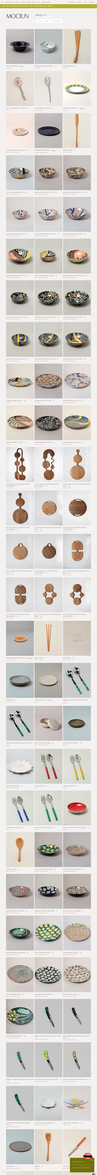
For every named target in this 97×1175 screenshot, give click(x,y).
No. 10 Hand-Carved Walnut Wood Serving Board (46, 572)
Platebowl (9, 700)
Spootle (37, 1166)
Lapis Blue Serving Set (13, 827)
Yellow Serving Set (69, 786)
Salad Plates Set (40, 700)
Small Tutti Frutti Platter (71, 1123)
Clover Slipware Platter (42, 952)
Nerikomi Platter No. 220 (14, 442)
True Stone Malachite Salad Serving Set (19, 743)
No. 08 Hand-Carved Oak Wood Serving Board (48, 528)
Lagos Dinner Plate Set (71, 108)
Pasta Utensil (39, 658)
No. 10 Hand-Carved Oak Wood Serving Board (19, 572)
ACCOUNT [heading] (79, 2)
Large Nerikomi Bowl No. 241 (72, 359)
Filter (39, 21)
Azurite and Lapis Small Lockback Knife (48, 1036)
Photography (56, 21)
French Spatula (68, 66)
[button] (2, 2)
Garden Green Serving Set (43, 827)
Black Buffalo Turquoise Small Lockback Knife (76, 1037)
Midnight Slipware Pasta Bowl (45, 911)
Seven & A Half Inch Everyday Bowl (75, 827)
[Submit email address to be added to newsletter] (91, 1164)
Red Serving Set (40, 786)
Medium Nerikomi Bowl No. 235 (45, 317)
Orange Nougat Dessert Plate (16, 658)
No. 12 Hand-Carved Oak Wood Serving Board (76, 572)
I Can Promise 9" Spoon (43, 108)
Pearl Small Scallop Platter (44, 1123)
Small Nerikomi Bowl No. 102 (44, 192)
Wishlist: (91, 2)
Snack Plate (10, 1166)
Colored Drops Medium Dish (15, 150)
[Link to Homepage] (17, 16)
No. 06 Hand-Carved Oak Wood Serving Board (76, 485)
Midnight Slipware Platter (43, 994)
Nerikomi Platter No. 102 (43, 400)
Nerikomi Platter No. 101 (14, 400)
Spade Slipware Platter (14, 994)
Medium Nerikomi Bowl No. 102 (73, 192)
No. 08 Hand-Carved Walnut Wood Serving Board (74, 528)
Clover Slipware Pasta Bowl (44, 869)
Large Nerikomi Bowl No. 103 (73, 234)
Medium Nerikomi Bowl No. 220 (74, 275)
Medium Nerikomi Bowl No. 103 (45, 234)
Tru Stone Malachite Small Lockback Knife (18, 1123)
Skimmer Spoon (11, 869)
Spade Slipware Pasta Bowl (15, 911)
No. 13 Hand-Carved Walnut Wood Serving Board (74, 615)
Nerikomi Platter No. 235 (43, 442)
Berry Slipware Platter (70, 994)
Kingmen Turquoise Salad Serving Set (75, 700)
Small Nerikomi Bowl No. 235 (16, 317)
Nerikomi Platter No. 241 (71, 442)
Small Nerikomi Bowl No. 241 (16, 359)
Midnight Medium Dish (42, 150)
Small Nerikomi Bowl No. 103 (16, 234)
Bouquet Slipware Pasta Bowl (16, 952)
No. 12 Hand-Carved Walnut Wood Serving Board (17, 615)
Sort (47, 21)
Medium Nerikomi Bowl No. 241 (45, 359)
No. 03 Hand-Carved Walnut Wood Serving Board (46, 485)
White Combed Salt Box (43, 743)
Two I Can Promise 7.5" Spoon (16, 108)
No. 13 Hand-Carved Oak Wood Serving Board (48, 615)
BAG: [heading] (85, 2)
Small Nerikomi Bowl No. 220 (45, 275)
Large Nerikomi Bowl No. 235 (73, 317)
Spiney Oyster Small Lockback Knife (75, 1079)
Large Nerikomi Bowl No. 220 (16, 275)
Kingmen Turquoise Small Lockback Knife (20, 1079)
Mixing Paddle (68, 150)
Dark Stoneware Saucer (71, 743)
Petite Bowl (67, 658)
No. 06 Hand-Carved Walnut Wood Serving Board (17, 528)
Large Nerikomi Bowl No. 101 (15, 192)
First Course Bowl (12, 66)
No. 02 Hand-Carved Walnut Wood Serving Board (17, 485)
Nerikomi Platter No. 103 (71, 400)
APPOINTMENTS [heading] (71, 2)
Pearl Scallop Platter (13, 786)
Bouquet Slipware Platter (14, 1036)
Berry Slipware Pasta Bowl (72, 911)
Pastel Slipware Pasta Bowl (72, 869)
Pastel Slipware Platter (71, 952)
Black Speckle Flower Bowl (44, 66)
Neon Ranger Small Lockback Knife (47, 1079)
